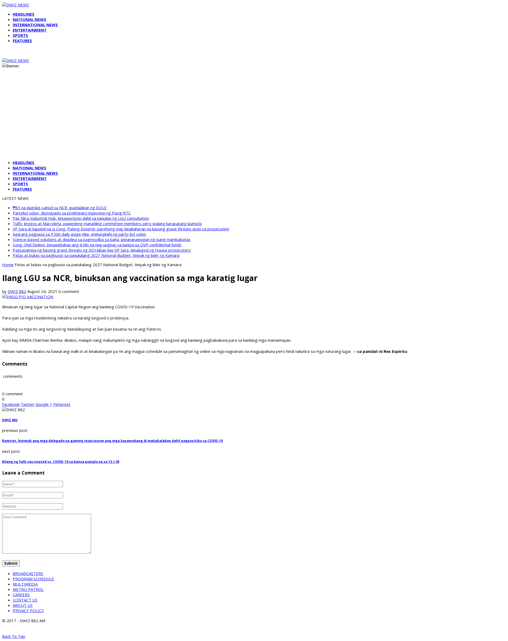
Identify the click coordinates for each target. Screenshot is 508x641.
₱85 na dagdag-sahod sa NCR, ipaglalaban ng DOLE (60, 207)
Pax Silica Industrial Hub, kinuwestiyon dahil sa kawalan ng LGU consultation (81, 218)
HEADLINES (23, 14)
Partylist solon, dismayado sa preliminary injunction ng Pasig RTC (72, 213)
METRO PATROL (28, 589)
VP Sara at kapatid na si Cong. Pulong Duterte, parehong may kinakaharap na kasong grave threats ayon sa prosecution (121, 228)
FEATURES (22, 40)
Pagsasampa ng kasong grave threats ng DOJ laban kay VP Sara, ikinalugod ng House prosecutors (102, 250)
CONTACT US (25, 600)
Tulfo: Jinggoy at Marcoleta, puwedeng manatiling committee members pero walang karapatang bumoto (107, 223)
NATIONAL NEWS (29, 19)
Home (7, 264)
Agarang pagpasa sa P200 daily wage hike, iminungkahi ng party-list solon (79, 234)
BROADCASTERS (28, 573)
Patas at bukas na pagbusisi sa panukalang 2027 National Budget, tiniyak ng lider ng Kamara (96, 255)
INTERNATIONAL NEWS (35, 24)
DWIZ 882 (17, 291)
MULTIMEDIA (25, 584)
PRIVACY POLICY (28, 610)
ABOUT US (23, 605)
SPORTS (20, 35)
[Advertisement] (254, 119)
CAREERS (21, 594)
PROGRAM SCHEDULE (33, 578)
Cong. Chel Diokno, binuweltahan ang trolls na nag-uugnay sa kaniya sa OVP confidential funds (97, 244)
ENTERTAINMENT (30, 30)
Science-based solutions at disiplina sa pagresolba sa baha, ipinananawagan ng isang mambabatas (101, 239)
